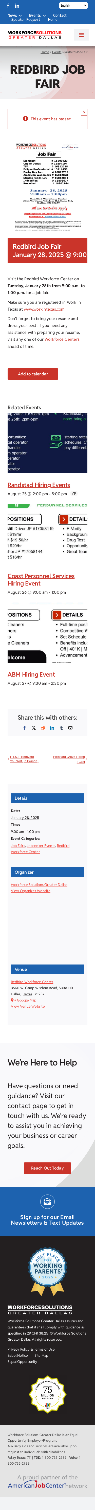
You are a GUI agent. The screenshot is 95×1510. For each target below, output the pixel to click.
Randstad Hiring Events (39, 485)
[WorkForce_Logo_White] (40, 1307)
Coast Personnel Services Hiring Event (41, 579)
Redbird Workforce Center (32, 982)
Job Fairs (18, 845)
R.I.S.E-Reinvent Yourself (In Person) (24, 758)
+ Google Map (25, 1000)
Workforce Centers (62, 339)
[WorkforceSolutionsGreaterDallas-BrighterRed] (34, 32)
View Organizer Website (30, 891)
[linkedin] (17, 6)
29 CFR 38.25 (37, 1333)
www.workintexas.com (44, 309)
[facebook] (8, 6)
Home (45, 52)
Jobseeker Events (41, 845)
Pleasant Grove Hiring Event (69, 759)
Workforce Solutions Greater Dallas (39, 884)
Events (56, 52)
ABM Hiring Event (31, 674)
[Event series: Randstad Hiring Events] (74, 493)
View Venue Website (28, 1006)
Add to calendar (33, 374)
